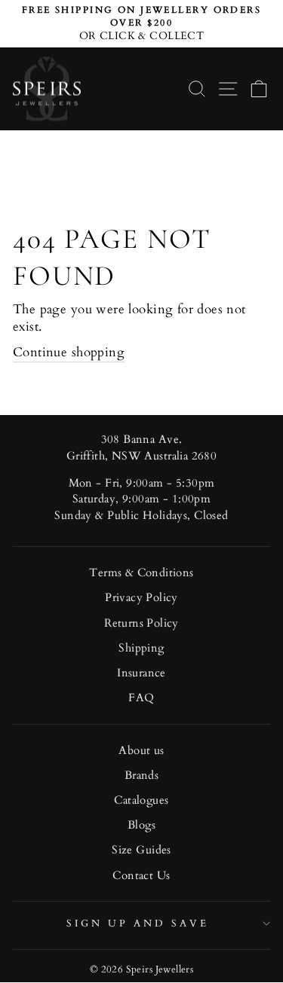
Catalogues (141, 800)
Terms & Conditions (141, 573)
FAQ (141, 698)
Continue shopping (69, 352)
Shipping (141, 648)
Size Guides (141, 850)
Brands (141, 775)
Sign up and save (137, 923)
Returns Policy (141, 623)
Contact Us (141, 876)
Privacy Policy (141, 598)
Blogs (141, 825)
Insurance (141, 673)
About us (141, 751)
